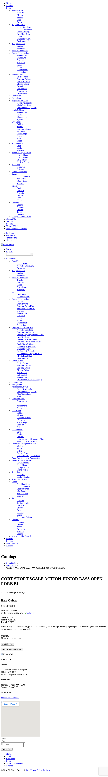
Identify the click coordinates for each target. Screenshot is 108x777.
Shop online (11, 259)
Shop (8, 761)
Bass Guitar (11, 565)
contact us (11, 238)
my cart (9, 251)
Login (8, 249)
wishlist (9, 538)
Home (10, 233)
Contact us (10, 758)
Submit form (6, 749)
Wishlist (9, 221)
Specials (9, 224)
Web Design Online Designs (38, 770)
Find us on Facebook (10, 697)
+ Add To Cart (7, 644)
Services (9, 756)
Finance (9, 546)
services (10, 235)
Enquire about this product (12, 649)
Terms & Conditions (14, 763)
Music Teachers (12, 543)
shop (9, 240)
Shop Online (11, 563)
